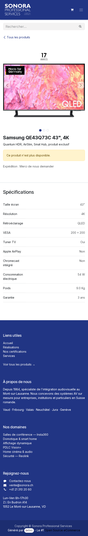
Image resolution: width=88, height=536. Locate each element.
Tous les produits (18, 37)
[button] (7, 85)
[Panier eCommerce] (72, 9)
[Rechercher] (80, 26)
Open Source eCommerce (62, 530)
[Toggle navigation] (81, 10)
